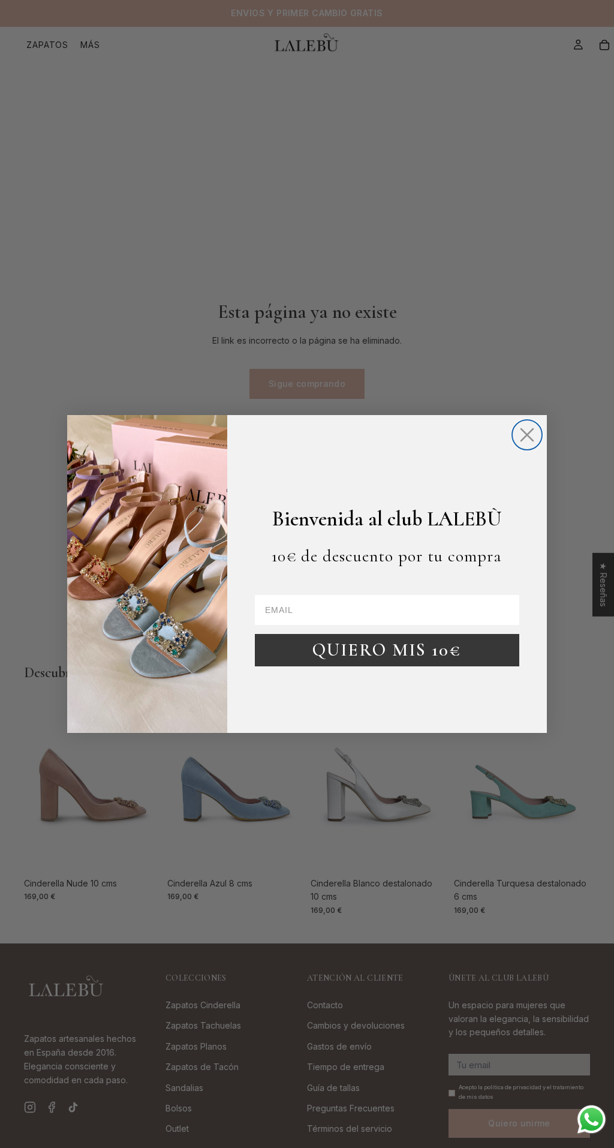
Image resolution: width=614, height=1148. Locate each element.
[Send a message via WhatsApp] (591, 1119)
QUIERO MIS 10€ (386, 650)
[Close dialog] (527, 435)
